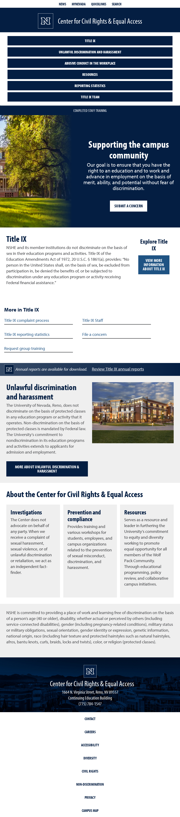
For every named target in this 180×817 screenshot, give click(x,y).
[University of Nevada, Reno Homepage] (90, 671)
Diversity (90, 758)
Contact (90, 718)
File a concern (94, 335)
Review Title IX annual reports (118, 369)
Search (116, 4)
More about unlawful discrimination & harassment (47, 469)
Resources (90, 74)
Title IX (90, 40)
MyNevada (79, 4)
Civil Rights (90, 771)
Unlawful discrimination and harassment (90, 52)
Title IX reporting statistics (26, 335)
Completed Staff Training (90, 110)
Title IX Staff (92, 321)
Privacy (90, 797)
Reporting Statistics (90, 85)
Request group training (24, 349)
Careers (90, 731)
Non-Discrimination (90, 784)
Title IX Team (90, 97)
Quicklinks (98, 4)
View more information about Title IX (154, 264)
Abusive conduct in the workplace (90, 63)
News (62, 4)
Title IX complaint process (26, 321)
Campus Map (90, 810)
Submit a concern (128, 206)
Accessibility (90, 745)
